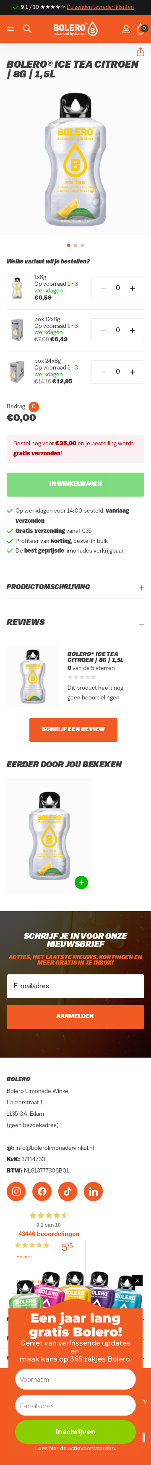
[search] (27, 28)
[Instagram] (16, 1191)
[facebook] (41, 1191)
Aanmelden (75, 1016)
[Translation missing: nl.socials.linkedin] (93, 1191)
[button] (137, 52)
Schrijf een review (73, 729)
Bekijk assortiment (11, 28)
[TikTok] (67, 1191)
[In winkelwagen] (81, 882)
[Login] (126, 29)
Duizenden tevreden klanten (100, 7)
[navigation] (68, 245)
